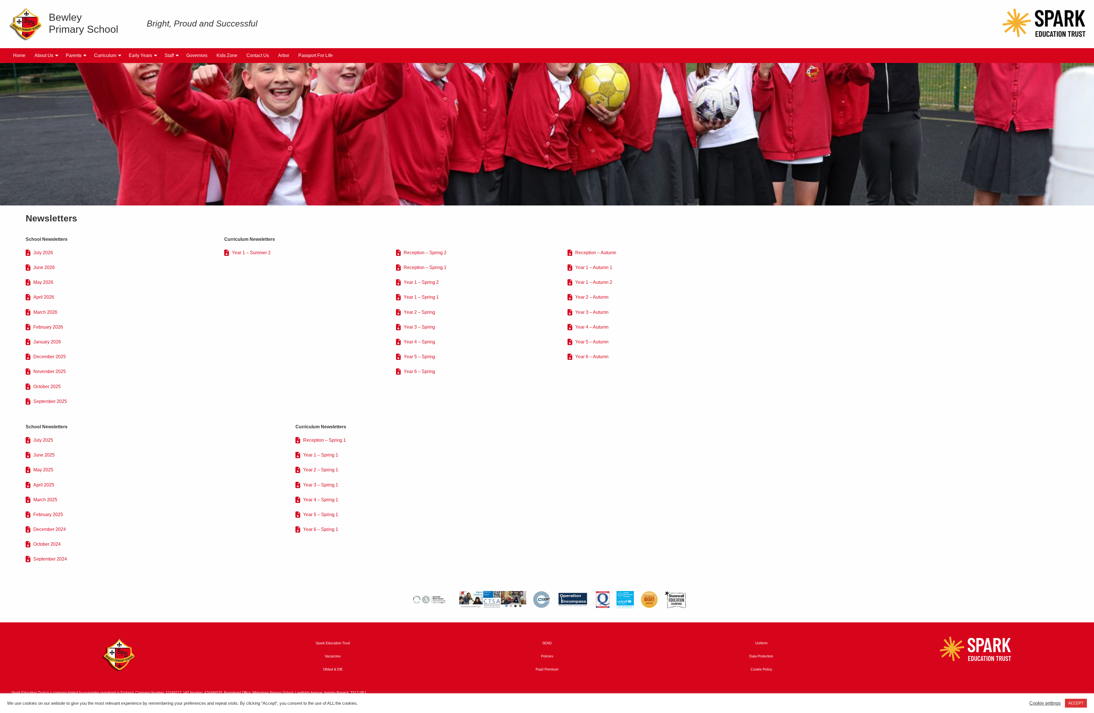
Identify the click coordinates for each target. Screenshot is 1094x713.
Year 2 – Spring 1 (320, 469)
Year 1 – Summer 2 (251, 252)
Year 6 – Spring (419, 371)
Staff (169, 55)
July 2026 (43, 252)
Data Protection (761, 656)
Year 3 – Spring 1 (320, 484)
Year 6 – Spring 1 (320, 529)
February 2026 (48, 327)
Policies (547, 656)
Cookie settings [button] (1045, 703)
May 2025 (43, 469)
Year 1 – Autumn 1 (593, 267)
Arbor (283, 55)
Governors (196, 55)
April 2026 (43, 297)
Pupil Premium (547, 669)
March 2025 (45, 499)
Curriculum (105, 55)
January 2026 (47, 341)
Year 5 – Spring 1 (320, 514)
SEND (547, 643)
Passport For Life (315, 55)
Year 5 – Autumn (592, 341)
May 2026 (43, 282)
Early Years (140, 55)
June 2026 (44, 267)
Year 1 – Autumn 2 (593, 282)
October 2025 (47, 386)
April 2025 (43, 484)
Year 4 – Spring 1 (320, 499)
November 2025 (49, 371)
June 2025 (44, 455)
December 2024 (49, 529)
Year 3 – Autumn (592, 312)
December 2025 (49, 356)
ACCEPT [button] (1075, 703)
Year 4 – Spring (419, 341)
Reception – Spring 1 (425, 267)
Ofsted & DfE (333, 669)
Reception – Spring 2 (425, 252)
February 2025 (48, 514)
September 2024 (50, 559)
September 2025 (50, 401)
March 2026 (45, 312)
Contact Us (257, 55)
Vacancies (333, 656)
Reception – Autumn (595, 252)
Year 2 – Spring (419, 312)
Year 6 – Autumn (592, 356)
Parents (73, 55)
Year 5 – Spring (419, 356)
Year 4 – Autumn (592, 327)
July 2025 (43, 440)
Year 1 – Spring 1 (421, 297)
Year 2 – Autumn (592, 297)
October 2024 (47, 544)
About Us (43, 55)
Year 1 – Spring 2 (421, 282)
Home (19, 55)
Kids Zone (227, 55)
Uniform (761, 643)
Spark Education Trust (333, 643)
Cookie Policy (761, 669)
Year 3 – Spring (419, 327)
